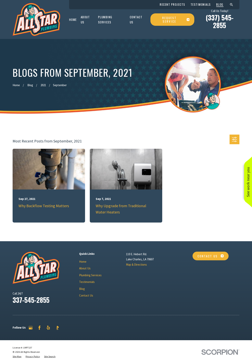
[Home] (36, 19)
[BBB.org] (57, 328)
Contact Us (86, 295)
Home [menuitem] (73, 19)
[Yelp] (48, 328)
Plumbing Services (90, 275)
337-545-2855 (31, 300)
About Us (85, 268)
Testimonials (201, 4)
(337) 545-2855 (219, 21)
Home (82, 261)
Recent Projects (172, 4)
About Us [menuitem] (85, 19)
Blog (219, 4)
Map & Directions (136, 264)
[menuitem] (17, 356)
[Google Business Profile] (31, 328)
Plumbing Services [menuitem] (105, 19)
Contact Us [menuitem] (136, 19)
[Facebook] (39, 328)
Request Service (169, 19)
